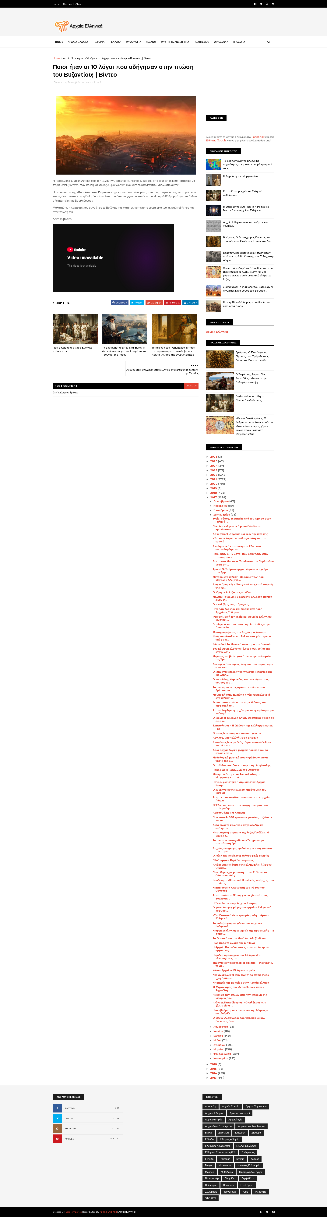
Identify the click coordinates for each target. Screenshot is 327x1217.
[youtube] (267, 4)
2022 (214, 475)
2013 (213, 1077)
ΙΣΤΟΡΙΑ (99, 41)
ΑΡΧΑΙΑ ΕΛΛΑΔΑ (78, 41)
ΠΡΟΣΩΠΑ (239, 41)
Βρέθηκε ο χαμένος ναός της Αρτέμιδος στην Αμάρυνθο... (241, 626)
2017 (214, 497)
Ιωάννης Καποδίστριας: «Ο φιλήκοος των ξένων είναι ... (239, 1004)
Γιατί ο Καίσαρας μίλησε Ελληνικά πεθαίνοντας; (72, 349)
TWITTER (69, 1118)
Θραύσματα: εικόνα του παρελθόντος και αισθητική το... (239, 704)
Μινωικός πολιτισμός (248, 1165)
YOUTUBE (69, 1139)
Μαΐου (217, 1040)
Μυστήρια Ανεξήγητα (250, 1171)
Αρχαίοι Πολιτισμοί (240, 1113)
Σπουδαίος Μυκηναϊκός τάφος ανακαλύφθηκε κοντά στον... (242, 743)
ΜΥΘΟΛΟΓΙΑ (133, 41)
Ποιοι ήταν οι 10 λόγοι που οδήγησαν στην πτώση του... (240, 555)
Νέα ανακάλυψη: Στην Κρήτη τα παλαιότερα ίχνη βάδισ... (241, 976)
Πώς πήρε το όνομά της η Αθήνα (234, 943)
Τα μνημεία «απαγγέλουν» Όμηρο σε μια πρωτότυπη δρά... (239, 842)
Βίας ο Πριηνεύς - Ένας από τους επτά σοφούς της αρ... (243, 586)
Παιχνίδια (230, 1178)
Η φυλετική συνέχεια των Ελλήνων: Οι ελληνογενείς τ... (237, 956)
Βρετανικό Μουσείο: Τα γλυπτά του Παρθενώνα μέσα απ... (243, 563)
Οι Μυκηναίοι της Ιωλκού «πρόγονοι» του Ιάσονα (239, 791)
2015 (213, 1068)
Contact (67, 3)
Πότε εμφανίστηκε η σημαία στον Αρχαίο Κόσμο (239, 783)
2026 (214, 456)
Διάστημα (223, 1132)
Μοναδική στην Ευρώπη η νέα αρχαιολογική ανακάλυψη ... (241, 696)
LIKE (117, 1108)
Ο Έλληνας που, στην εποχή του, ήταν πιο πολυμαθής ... (240, 806)
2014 (214, 1073)
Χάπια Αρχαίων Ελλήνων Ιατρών (234, 970)
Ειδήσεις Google (216, 140)
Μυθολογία (227, 1171)
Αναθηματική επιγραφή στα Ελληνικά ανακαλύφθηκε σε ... (237, 547)
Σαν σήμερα (246, 1185)
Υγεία (245, 1191)
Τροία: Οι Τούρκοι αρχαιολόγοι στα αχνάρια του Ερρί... (241, 570)
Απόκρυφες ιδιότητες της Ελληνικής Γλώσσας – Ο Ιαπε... (243, 866)
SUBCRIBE (114, 1139)
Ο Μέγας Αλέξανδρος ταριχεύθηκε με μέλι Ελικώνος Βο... (239, 1019)
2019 (214, 488)
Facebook (258, 137)
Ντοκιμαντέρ (212, 1178)
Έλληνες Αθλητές (229, 1139)
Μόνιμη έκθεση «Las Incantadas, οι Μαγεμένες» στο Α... (236, 775)
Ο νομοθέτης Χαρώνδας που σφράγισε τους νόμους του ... (241, 681)
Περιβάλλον (247, 1178)
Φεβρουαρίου (222, 1054)
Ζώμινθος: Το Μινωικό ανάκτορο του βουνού (241, 644)
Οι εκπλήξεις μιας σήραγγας (231, 604)
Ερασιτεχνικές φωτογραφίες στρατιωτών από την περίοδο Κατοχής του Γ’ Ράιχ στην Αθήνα (248, 256)
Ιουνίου (218, 1036)
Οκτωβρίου (221, 510)
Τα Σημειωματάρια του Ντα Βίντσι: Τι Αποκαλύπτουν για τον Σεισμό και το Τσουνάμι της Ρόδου (124, 351)
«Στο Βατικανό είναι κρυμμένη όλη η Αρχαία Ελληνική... (241, 917)
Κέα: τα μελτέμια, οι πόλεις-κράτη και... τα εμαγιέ (239, 540)
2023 (214, 470)
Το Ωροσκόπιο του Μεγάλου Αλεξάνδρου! (239, 938)
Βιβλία (208, 1132)
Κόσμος (255, 1158)
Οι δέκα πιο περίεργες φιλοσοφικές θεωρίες (241, 855)
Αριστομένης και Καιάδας (229, 812)
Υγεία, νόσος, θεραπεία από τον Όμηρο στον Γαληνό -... (242, 520)
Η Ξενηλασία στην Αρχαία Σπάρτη (235, 903)
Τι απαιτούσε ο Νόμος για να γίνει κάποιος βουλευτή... (240, 897)
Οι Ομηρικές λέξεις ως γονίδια (232, 592)
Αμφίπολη (210, 1106)
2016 (214, 1064)
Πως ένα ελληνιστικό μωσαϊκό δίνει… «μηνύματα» (237, 527)
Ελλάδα (209, 1139)
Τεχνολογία (230, 1191)
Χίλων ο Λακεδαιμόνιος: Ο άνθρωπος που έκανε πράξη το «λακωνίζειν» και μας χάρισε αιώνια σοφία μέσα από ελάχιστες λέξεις (248, 273)
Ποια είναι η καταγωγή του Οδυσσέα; (236, 770)
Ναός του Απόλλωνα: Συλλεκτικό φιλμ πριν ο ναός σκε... (242, 638)
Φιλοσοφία (260, 1191)
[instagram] (273, 4)
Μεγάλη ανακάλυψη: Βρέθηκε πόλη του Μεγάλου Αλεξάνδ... (238, 578)
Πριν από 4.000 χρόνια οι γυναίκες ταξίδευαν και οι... (242, 818)
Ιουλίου (218, 1031)
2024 (214, 465)
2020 (214, 483)
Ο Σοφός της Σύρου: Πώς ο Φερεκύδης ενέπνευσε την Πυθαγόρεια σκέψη (252, 378)
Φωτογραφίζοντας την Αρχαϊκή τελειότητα (239, 632)
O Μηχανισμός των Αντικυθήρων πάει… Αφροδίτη (238, 988)
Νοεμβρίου (220, 505)
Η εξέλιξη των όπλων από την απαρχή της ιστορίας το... (240, 996)
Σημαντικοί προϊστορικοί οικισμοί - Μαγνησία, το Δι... (243, 964)
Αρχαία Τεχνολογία (256, 1106)
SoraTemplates (73, 1211)
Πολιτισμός (211, 1185)
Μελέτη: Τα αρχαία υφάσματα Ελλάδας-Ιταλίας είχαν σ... (242, 598)
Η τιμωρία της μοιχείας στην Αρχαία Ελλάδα (241, 982)
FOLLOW (115, 1118)
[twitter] (261, 4)
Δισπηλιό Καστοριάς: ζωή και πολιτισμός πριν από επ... (243, 665)
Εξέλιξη (209, 1158)
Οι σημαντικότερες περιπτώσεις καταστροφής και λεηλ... (242, 673)
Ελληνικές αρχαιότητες (217, 1145)
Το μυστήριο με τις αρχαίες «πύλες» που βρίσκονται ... (239, 688)
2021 (213, 479)
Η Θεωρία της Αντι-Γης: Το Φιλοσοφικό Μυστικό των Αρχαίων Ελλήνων (246, 208)
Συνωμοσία (211, 1191)
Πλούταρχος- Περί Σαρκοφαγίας (233, 860)
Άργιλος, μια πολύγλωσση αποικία (235, 737)
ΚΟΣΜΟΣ (151, 41)
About (79, 3)
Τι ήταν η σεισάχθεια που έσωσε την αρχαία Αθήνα (241, 799)
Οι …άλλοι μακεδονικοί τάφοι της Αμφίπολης (241, 765)
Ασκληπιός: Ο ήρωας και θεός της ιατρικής (240, 534)
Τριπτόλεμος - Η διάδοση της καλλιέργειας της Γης (242, 727)
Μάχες (208, 1165)
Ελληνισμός (248, 1152)
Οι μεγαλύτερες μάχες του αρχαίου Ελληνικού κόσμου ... (242, 909)
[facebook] (255, 4)
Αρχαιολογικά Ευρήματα (218, 1126)
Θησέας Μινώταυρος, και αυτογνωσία (237, 733)
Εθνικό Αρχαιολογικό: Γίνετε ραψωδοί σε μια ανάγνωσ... (241, 650)
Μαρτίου (219, 1049)
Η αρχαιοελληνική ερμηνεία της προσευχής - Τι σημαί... (243, 932)
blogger (191, 386)
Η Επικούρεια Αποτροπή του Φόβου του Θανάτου (239, 889)
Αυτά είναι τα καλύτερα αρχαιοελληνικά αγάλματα (238, 826)
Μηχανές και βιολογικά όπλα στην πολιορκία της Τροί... (242, 658)
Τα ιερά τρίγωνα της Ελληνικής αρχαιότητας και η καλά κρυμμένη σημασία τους (248, 164)
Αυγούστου (221, 1026)
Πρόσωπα (228, 1185)
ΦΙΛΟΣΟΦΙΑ (221, 41)
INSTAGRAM (70, 1129)
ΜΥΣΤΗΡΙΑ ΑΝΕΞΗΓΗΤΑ (175, 41)
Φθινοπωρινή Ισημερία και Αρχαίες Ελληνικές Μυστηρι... (242, 618)
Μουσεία (210, 1171)
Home (56, 3)
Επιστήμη (225, 1158)
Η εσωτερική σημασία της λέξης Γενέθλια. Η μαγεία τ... (241, 834)
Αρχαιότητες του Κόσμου (251, 1126)
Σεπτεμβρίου (222, 514)
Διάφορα (256, 1132)
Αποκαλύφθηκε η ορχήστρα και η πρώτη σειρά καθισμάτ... (243, 711)
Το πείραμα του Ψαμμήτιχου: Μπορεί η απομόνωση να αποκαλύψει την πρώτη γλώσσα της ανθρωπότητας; (173, 351)
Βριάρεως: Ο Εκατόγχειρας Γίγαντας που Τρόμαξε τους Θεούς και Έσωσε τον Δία (247, 239)
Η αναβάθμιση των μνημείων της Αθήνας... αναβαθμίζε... (240, 1011)
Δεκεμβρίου (221, 501)
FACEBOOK (70, 1108)
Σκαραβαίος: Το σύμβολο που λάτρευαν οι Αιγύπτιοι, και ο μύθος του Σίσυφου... (248, 288)
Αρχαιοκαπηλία (213, 1119)
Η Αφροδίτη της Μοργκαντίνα (240, 176)
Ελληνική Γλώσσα (246, 1145)
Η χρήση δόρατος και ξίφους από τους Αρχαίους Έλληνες (237, 610)
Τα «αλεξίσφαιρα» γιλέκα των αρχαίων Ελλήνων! (237, 924)
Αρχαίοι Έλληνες (214, 1113)
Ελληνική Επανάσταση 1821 (220, 1152)
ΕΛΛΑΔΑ (116, 41)
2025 (214, 461)
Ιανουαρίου (221, 1058)
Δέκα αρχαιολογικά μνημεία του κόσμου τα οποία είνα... (240, 751)
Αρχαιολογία (235, 1119)
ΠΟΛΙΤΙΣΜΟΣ (201, 41)
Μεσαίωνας (225, 1165)
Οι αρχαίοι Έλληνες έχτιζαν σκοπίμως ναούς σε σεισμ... (243, 719)
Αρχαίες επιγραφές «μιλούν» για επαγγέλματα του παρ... (242, 849)
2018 (214, 493)
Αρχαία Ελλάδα (230, 1106)
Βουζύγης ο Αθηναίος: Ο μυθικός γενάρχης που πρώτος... (243, 881)
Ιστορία (66, 58)
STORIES (210, 1198)
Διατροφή (240, 1132)
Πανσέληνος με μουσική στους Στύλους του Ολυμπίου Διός (240, 874)
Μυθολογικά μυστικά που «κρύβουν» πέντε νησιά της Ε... (240, 759)
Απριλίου (219, 1045)
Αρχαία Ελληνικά (217, 331)
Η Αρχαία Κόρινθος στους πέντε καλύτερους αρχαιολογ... (241, 949)
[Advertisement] (240, 82)
